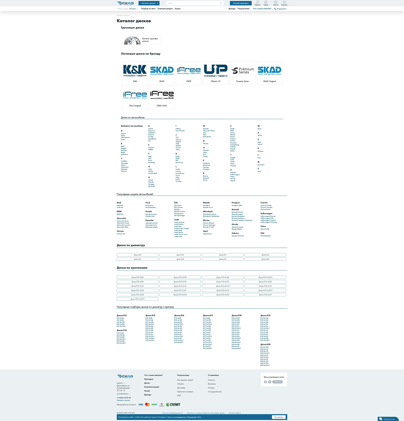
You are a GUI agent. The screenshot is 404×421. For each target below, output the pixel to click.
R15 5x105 (149, 328)
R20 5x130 (264, 361)
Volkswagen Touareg (268, 222)
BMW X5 (120, 214)
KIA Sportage (179, 215)
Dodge (151, 137)
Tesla (232, 164)
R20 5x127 (264, 359)
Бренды (147, 394)
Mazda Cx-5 (208, 207)
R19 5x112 (264, 326)
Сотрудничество (215, 391)
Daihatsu (151, 133)
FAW (150, 156)
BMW (123, 152)
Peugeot (206, 163)
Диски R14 (180, 255)
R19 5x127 (264, 334)
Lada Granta (179, 222)
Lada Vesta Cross (180, 234)
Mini (204, 135)
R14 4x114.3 (121, 339)
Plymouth (206, 165)
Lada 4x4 (177, 226)
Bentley (124, 150)
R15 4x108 (149, 322)
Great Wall (152, 173)
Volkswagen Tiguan (268, 220)
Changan (124, 163)
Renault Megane (238, 216)
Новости (211, 380)
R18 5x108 (236, 322)
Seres (232, 133)
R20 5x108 (264, 347)
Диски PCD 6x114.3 (180, 295)
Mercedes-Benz (209, 131)
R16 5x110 (178, 332)
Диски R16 (265, 255)
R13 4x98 (120, 320)
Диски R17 (137, 259)
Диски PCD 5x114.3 (223, 286)
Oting (205, 156)
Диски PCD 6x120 (223, 295)
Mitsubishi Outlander (211, 216)
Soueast (233, 143)
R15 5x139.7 (150, 338)
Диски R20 (265, 259)
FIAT (150, 158)
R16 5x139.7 (178, 340)
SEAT (232, 131)
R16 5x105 (178, 328)
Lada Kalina (178, 224)
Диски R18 (180, 259)
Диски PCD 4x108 (222, 277)
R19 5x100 (264, 318)
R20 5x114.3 (264, 353)
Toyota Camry (265, 205)
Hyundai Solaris (152, 227)
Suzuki (232, 149)
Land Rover (180, 173)
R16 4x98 (177, 318)
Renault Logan (237, 214)
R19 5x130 (264, 336)
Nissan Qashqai (209, 225)
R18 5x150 (235, 340)
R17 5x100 (207, 326)
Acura (123, 133)
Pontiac (206, 167)
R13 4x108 (120, 324)
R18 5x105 (236, 320)
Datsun (151, 135)
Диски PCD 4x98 (138, 282)
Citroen (124, 171)
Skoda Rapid (237, 229)
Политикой (191, 417)
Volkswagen (235, 175)
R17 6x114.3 (207, 344)
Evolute (151, 147)
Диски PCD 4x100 (180, 277)
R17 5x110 (206, 332)
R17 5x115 (206, 338)
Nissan (205, 143)
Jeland (178, 145)
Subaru (233, 147)
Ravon (205, 176)
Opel (205, 152)
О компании (213, 375)
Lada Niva (178, 230)
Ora (204, 154)
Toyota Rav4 (265, 209)
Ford (150, 160)
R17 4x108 (207, 322)
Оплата (180, 383)
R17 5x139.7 (207, 342)
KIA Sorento (178, 213)
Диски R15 (223, 255)
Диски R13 (137, 255)
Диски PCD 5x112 (180, 286)
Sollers (232, 141)
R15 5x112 (149, 334)
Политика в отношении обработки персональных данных (206, 413)
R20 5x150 (264, 363)
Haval (150, 180)
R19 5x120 (264, 332)
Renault (206, 178)
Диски (147, 383)
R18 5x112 (235, 326)
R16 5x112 (178, 334)
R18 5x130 (235, 336)
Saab (232, 129)
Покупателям (183, 375)
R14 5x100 (120, 341)
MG (204, 133)
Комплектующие (151, 387)
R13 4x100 (120, 322)
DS (149, 141)
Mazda (206, 129)
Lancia (178, 171)
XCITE (260, 135)
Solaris (233, 139)
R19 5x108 (264, 322)
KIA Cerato (178, 207)
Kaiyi (177, 156)
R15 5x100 (149, 326)
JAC (177, 137)
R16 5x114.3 (178, 336)
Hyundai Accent (152, 223)
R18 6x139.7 (236, 348)
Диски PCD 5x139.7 (265, 290)
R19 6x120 (264, 338)
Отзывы (211, 387)
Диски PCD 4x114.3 (265, 277)
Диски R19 (223, 259)
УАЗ (259, 171)
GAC (150, 169)
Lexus (178, 175)
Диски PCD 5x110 (137, 286)
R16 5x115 (178, 338)
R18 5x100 (236, 318)
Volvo (232, 177)
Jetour (178, 147)
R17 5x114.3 (207, 336)
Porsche (206, 169)
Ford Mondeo (151, 207)
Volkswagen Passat (267, 216)
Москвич (261, 165)
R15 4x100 (149, 320)
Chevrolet (124, 167)
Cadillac (124, 161)
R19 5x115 (264, 330)
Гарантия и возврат (185, 391)
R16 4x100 (178, 320)
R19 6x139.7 (265, 340)
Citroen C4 (121, 234)
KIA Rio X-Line (179, 211)
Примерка (148, 379)
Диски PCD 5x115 (265, 286)
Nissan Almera (208, 223)
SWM (232, 151)
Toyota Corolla (266, 207)
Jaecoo (178, 139)
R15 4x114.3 (150, 324)
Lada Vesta (178, 232)
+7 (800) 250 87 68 (124, 398)
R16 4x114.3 (178, 324)
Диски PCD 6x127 (265, 295)
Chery (123, 165)
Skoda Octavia (237, 227)
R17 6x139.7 (207, 348)
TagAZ (232, 158)
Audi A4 (120, 205)
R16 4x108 (178, 322)
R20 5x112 (264, 351)
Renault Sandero (238, 218)
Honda (151, 182)
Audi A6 (120, 207)
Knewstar (179, 162)
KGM (177, 158)
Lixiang (178, 181)
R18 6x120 (235, 344)
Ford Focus (149, 205)
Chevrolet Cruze (123, 223)
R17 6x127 (207, 346)
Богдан (260, 151)
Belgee (123, 148)
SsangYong (234, 145)
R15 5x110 (149, 332)
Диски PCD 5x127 (180, 290)
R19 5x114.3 (264, 328)
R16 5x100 (178, 326)
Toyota (233, 166)
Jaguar (178, 141)
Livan (178, 179)
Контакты (212, 383)
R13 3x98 (120, 318)
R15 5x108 (149, 330)
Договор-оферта (235, 413)
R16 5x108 (178, 330)
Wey (259, 129)
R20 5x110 (264, 349)
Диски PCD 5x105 (222, 282)
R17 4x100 (207, 320)
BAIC (123, 146)
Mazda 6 (206, 205)
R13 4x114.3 (121, 326)
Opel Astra (207, 234)
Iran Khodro (180, 131)
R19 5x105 (264, 320)
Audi (123, 139)
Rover (205, 180)
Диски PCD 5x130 (223, 290)
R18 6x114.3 (236, 342)
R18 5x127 (235, 334)
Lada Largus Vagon (181, 228)
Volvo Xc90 (264, 229)
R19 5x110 (264, 324)
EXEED (150, 149)
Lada (178, 169)
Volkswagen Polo (267, 218)
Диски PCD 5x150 (137, 295)
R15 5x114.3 (150, 336)
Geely (150, 171)
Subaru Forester (238, 236)
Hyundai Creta (151, 225)
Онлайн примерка (241, 3)
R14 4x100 (120, 335)
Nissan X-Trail (208, 227)
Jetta (178, 149)
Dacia (150, 129)
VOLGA (233, 173)
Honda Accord (151, 214)
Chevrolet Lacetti (123, 225)
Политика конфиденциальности (172, 413)
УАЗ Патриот (265, 236)
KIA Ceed (177, 205)
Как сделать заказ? (185, 380)
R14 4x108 (120, 337)
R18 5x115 (235, 330)
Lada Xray (178, 236)
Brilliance (124, 154)
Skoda (232, 135)
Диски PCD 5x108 (265, 282)
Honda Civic (150, 216)
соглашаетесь (180, 417)
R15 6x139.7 (150, 340)
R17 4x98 (206, 318)
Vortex (232, 179)
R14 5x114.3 (121, 343)
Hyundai (151, 186)
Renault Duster (237, 212)
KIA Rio (177, 209)
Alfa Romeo (125, 137)
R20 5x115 (264, 355)
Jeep (177, 143)
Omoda (206, 150)
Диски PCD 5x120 (137, 290)
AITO (123, 135)
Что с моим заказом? (262, 8)
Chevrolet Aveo (123, 221)
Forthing (151, 162)
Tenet (232, 162)
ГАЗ (259, 158)
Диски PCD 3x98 (138, 277)
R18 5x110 (235, 324)
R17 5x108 (207, 330)
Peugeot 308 (237, 205)
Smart (232, 137)
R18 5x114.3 (236, 328)
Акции (147, 390)
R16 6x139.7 (178, 342)
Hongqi (151, 184)
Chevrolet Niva (122, 227)
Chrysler (124, 169)
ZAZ (259, 142)
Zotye (260, 144)
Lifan (177, 177)
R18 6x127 (235, 346)
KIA (177, 160)
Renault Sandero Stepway (242, 220)
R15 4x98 (149, 318)
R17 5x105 (207, 328)
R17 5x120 (207, 340)
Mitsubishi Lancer (209, 214)
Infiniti (178, 129)
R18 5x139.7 (236, 338)
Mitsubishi (207, 137)
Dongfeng (152, 139)
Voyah (232, 181)
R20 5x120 (264, 357)
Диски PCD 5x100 (180, 282)
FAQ (179, 395)
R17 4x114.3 (207, 324)
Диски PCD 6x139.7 (138, 299)
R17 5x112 (206, 334)
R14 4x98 (120, 333)
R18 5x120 (235, 332)
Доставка (181, 387)
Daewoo (151, 131)
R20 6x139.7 (265, 365)
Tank (232, 160)
